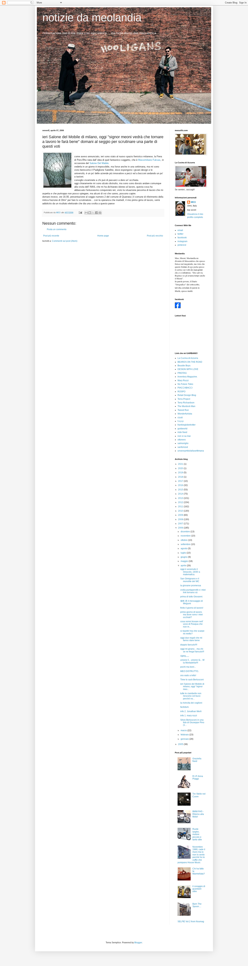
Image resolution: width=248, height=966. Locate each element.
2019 (181, 472)
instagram (182, 241)
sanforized (183, 447)
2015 (181, 489)
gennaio (185, 739)
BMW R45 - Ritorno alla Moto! (198, 814)
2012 (181, 502)
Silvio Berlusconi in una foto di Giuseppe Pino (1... (192, 722)
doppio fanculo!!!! (188, 644)
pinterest (182, 245)
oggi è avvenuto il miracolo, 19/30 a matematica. (190, 572)
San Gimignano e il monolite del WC (189, 579)
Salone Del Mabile (99, 163)
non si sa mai (184, 436)
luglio (184, 553)
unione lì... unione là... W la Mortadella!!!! (192, 661)
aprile (184, 565)
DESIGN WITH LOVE (188, 369)
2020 (181, 468)
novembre (186, 535)
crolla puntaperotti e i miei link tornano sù (193, 591)
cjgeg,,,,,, (184, 656)
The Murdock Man (186, 406)
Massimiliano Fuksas (149, 160)
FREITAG (182, 373)
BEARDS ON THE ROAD (190, 362)
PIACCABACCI (185, 387)
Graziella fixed (196, 759)
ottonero (182, 439)
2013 (181, 498)
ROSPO (181, 391)
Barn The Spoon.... (197, 905)
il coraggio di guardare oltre (198, 889)
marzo (184, 730)
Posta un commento (56, 229)
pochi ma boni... (188, 667)
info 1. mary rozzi (188, 715)
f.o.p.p (181, 421)
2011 (181, 506)
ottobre (184, 540)
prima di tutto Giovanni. (191, 596)
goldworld (182, 428)
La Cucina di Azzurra (188, 358)
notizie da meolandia (91, 17)
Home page (103, 235)
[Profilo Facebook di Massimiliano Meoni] (178, 307)
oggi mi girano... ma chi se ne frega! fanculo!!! (192, 650)
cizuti (180, 417)
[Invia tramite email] (86, 212)
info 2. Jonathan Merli (191, 711)
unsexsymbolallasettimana (191, 450)
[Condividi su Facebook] (96, 212)
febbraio (185, 734)
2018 (181, 477)
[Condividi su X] (93, 212)
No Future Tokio (185, 384)
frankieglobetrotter (187, 425)
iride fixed (182, 432)
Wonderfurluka (185, 413)
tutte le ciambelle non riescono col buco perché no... (190, 696)
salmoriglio (183, 443)
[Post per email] (80, 212)
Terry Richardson (186, 402)
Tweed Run (183, 410)
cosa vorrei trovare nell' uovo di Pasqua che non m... (191, 624)
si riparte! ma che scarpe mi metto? (192, 632)
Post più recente (51, 235)
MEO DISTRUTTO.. (189, 671)
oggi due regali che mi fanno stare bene (191, 639)
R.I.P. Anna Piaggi (197, 777)
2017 (181, 481)
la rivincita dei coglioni (191, 703)
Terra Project (184, 399)
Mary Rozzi (183, 380)
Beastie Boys (184, 365)
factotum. (184, 707)
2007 (181, 523)
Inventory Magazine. (188, 376)
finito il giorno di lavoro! (191, 608)
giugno (184, 557)
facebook (182, 237)
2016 (181, 485)
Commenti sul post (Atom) (64, 241)
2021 (181, 464)
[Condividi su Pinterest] (100, 212)
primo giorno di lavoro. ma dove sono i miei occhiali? (191, 615)
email (180, 230)
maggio (185, 561)
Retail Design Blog (187, 395)
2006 (181, 527)
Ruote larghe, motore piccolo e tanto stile (197, 834)
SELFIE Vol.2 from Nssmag (191, 921)
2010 (181, 511)
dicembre (185, 531)
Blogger (138, 942)
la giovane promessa (190, 585)
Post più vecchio (155, 235)
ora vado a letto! (188, 675)
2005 (181, 744)
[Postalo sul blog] (90, 212)
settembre (186, 544)
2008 (181, 519)
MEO (193, 202)
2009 (181, 515)
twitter (180, 234)
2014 (181, 494)
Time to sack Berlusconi (192, 679)
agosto (184, 548)
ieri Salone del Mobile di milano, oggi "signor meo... (192, 686)
